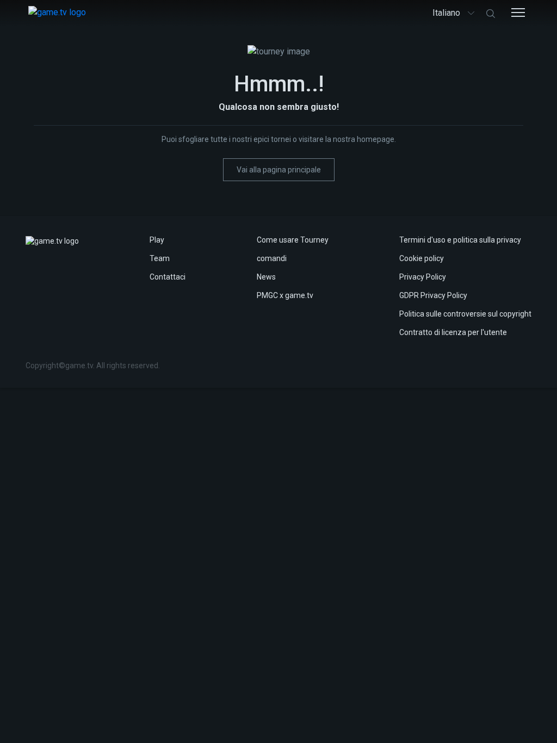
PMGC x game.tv (285, 295)
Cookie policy (421, 258)
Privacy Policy (422, 277)
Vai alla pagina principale (279, 169)
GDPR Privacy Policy (433, 295)
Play (157, 240)
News (266, 277)
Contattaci (167, 277)
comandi (272, 258)
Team (160, 258)
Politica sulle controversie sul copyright (465, 313)
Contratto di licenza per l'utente (453, 332)
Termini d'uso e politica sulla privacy (460, 240)
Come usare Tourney (293, 240)
